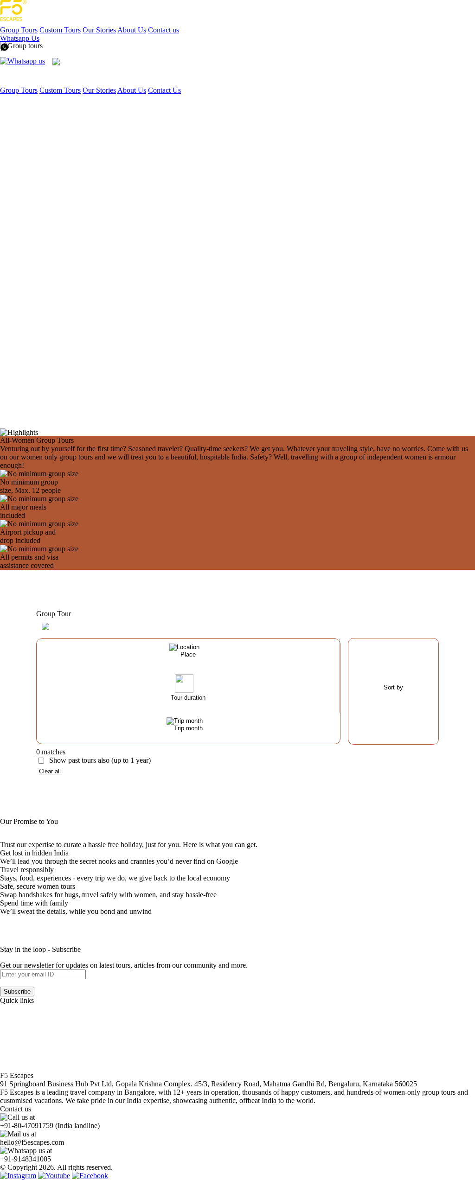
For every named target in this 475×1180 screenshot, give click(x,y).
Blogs (8, 1025)
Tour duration (188, 697)
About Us (131, 30)
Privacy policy (21, 1059)
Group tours (17, 1009)
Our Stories (99, 30)
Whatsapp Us (19, 38)
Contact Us (164, 90)
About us (13, 1050)
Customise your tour (29, 1017)
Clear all (50, 771)
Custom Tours (60, 30)
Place (188, 654)
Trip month (188, 728)
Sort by (393, 687)
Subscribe (17, 991)
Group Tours (19, 30)
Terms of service (24, 1042)
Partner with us (22, 1034)
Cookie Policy (21, 1067)
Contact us (163, 30)
